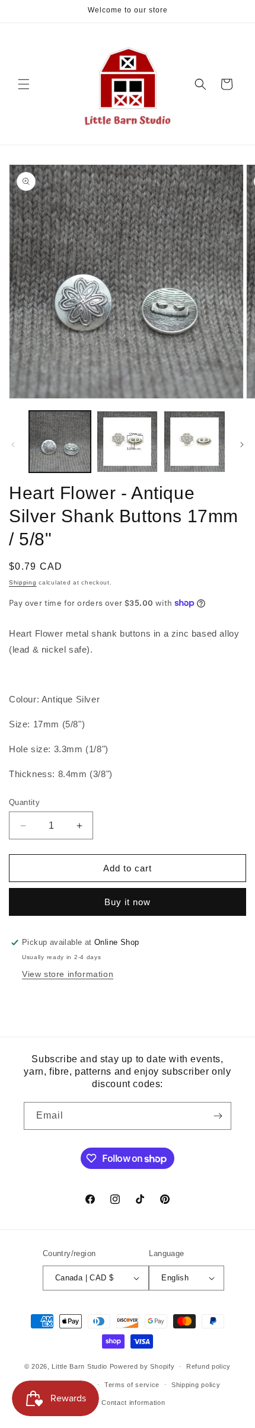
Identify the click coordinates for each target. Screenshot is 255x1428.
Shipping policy (196, 1384)
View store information (67, 974)
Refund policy (208, 1366)
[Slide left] (13, 445)
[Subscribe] (218, 1116)
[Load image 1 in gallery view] (60, 441)
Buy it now (127, 902)
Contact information (133, 1402)
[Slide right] (242, 445)
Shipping (23, 582)
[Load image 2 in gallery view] (127, 441)
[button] (24, 84)
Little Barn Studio (79, 1366)
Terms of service (132, 1384)
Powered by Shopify (142, 1366)
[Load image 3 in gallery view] (194, 441)
